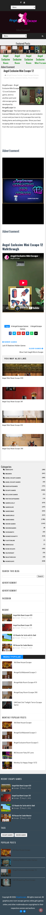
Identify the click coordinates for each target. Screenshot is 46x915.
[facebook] (21, 2)
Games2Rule (9, 515)
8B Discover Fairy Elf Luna (24, 753)
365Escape (9, 470)
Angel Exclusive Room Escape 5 (26, 743)
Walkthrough (10, 557)
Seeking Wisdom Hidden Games (25, 860)
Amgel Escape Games (14, 75)
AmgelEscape (7, 108)
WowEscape (9, 561)
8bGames (8, 474)
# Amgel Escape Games (19, 326)
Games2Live (9, 507)
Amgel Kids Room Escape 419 (12, 425)
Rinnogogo (9, 545)
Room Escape (33, 78)
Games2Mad (9, 511)
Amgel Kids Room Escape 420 (12, 378)
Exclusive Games (21, 78)
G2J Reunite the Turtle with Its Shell (24, 635)
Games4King (9, 520)
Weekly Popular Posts (12, 657)
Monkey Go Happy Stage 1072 (25, 763)
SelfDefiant (9, 553)
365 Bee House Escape (23, 662)
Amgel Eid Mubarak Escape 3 (25, 672)
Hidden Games (10, 524)
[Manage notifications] (41, 910)
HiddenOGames (10, 528)
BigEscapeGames (11, 486)
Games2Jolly (10, 503)
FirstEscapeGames (12, 499)
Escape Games (9, 78)
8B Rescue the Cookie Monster (23, 645)
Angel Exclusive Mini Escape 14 (25, 870)
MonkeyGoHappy (11, 536)
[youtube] (24, 2)
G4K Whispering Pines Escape (24, 880)
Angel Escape (7, 111)
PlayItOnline (10, 540)
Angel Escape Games (31, 75)
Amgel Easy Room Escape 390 (12, 448)
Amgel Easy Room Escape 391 (12, 401)
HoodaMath (9, 532)
